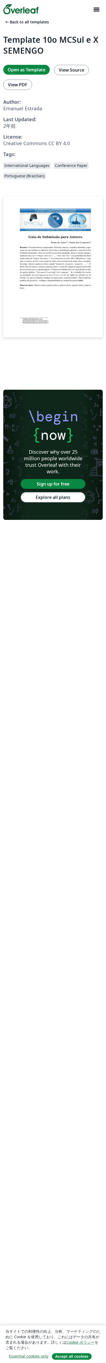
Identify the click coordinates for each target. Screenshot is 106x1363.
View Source (71, 70)
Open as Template (26, 70)
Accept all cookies (71, 1356)
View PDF (17, 85)
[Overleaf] (21, 9)
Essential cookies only (28, 1356)
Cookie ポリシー (80, 1342)
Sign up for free (53, 484)
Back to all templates (26, 22)
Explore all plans (53, 497)
